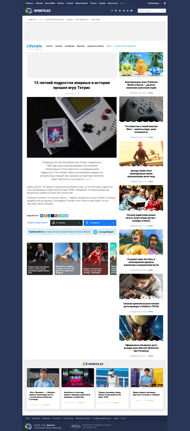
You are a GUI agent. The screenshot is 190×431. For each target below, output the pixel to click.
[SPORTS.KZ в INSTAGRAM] (116, 11)
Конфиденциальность (102, 418)
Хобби (108, 46)
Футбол (60, 3)
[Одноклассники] (45, 215)
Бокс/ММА (50, 3)
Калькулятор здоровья (126, 46)
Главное (29, 3)
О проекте (36, 418)
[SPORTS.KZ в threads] (120, 11)
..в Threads (60, 223)
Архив (116, 418)
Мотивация (69, 46)
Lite (41, 20)
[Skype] (63, 215)
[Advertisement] (95, 32)
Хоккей (69, 3)
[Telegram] (67, 215)
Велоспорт (113, 3)
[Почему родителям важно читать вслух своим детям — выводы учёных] (141, 198)
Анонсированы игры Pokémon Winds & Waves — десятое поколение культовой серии (141, 85)
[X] (52, 215)
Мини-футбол (81, 3)
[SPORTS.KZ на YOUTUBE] (131, 11)
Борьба (102, 3)
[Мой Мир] (48, 215)
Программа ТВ (81, 20)
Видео (70, 20)
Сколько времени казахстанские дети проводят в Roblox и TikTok (141, 305)
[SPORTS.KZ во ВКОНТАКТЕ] (127, 11)
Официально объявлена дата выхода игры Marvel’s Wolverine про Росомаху (141, 348)
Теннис (93, 3)
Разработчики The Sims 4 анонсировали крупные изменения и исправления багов (141, 262)
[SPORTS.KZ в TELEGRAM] (124, 11)
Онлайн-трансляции (54, 20)
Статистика (68, 418)
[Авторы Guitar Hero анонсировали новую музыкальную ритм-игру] (141, 154)
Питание (58, 46)
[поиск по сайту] (163, 11)
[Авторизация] (163, 3)
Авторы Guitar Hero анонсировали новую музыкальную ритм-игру (141, 173)
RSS (124, 418)
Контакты (57, 418)
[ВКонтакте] (41, 215)
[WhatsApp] (59, 215)
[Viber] (56, 215)
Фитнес (49, 46)
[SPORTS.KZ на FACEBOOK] (112, 11)
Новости (32, 20)
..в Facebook (94, 223)
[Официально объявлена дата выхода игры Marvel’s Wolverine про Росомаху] (141, 328)
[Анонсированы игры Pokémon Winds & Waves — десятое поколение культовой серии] (141, 65)
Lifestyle (39, 3)
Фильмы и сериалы (95, 46)
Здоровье (81, 46)
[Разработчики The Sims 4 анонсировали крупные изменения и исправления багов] (141, 242)
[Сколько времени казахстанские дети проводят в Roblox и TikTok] (141, 287)
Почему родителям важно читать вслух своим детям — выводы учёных (141, 218)
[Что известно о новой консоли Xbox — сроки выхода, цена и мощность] (141, 109)
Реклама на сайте (82, 418)
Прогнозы (95, 20)
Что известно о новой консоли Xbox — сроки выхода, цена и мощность (141, 129)
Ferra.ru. (88, 179)
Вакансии (46, 418)
